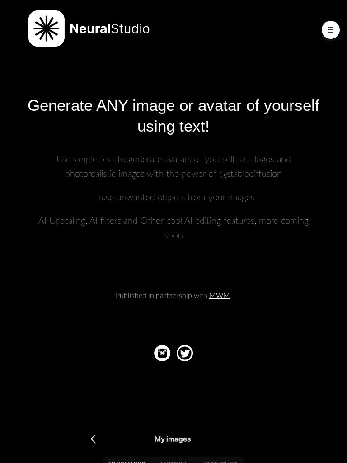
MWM (219, 295)
